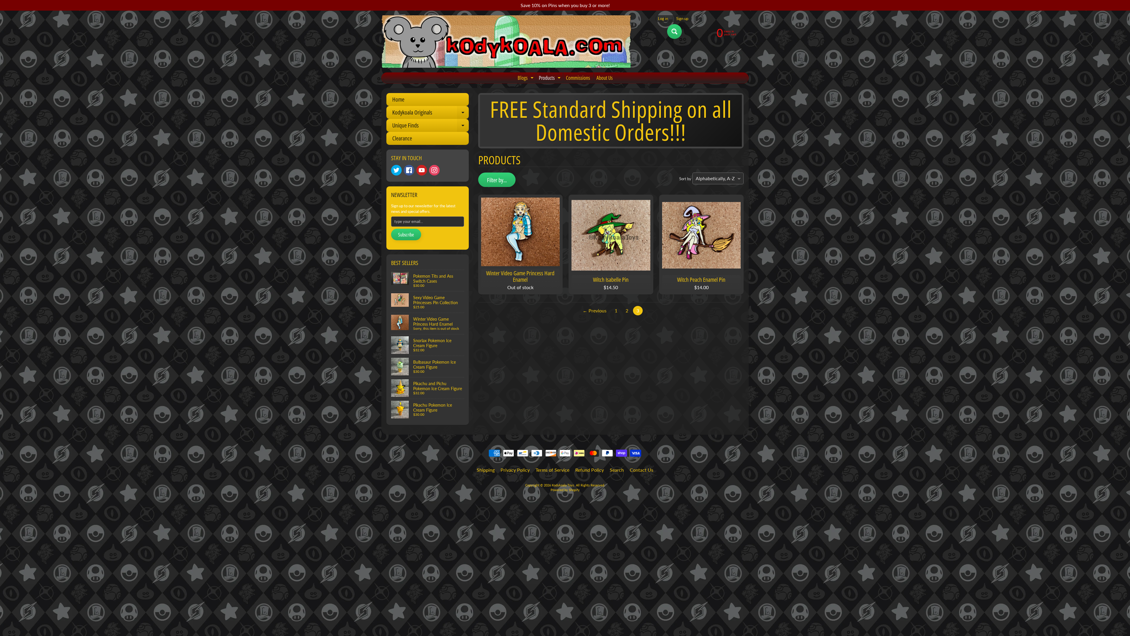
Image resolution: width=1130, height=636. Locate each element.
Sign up (682, 19)
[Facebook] (409, 170)
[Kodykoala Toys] (506, 41)
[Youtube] (421, 170)
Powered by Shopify (565, 490)
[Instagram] (434, 170)
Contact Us (641, 470)
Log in (663, 19)
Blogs (526, 78)
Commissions (578, 77)
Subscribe (406, 234)
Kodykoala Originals (430, 113)
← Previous (594, 310)
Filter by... (497, 180)
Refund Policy (589, 470)
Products (550, 78)
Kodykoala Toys (563, 485)
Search (617, 470)
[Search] (674, 31)
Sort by (685, 178)
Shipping (486, 470)
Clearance (402, 138)
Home (398, 99)
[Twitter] (396, 170)
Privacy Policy (515, 470)
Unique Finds (430, 126)
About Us (604, 77)
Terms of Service (552, 470)
